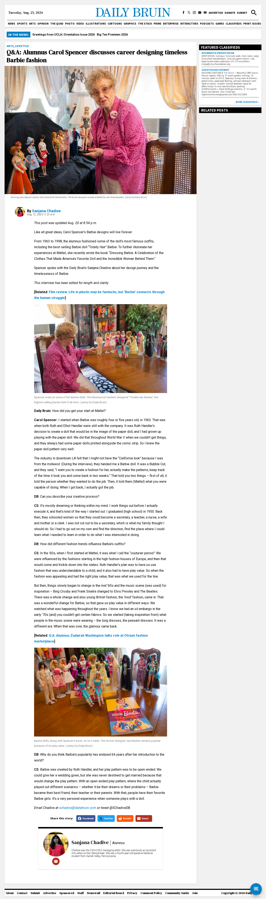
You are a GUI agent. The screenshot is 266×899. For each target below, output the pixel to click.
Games (220, 23)
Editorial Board (113, 893)
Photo (70, 23)
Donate (230, 13)
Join (195, 893)
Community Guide (177, 893)
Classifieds (234, 23)
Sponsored (66, 893)
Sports (22, 23)
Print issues (252, 23)
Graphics (130, 23)
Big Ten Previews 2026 (112, 34)
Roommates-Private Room (218, 53)
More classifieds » (247, 101)
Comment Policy (151, 893)
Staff (80, 893)
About (10, 893)
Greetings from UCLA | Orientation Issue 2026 (63, 34)
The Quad (56, 23)
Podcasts (207, 23)
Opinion (43, 23)
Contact (22, 893)
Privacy (132, 893)
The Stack (145, 23)
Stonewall (93, 893)
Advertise (216, 13)
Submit (242, 13)
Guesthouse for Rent (215, 69)
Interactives (189, 23)
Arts (32, 23)
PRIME (157, 23)
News (11, 23)
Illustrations (96, 23)
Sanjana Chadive (46, 211)
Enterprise (171, 23)
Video (80, 23)
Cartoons (115, 23)
